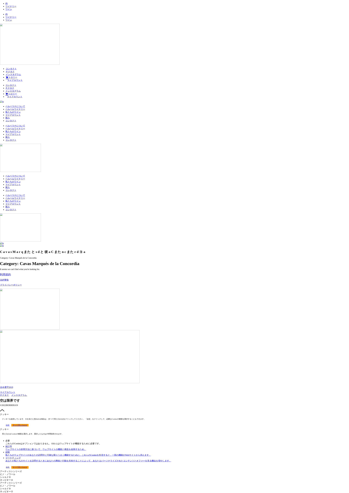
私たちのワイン (13, 112)
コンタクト (11, 69)
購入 (7, 118)
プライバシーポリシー (11, 285)
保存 (8, 467)
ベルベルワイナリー (15, 109)
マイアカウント (13, 115)
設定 (8, 425)
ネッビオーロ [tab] (6, 480)
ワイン (8, 9)
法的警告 (4, 280)
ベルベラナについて (15, 106)
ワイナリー (10, 6)
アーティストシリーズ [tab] (11, 471)
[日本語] (2, 101)
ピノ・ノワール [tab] (7, 474)
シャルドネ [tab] (5, 477)
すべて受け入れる (20, 425)
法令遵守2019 (6, 387)
